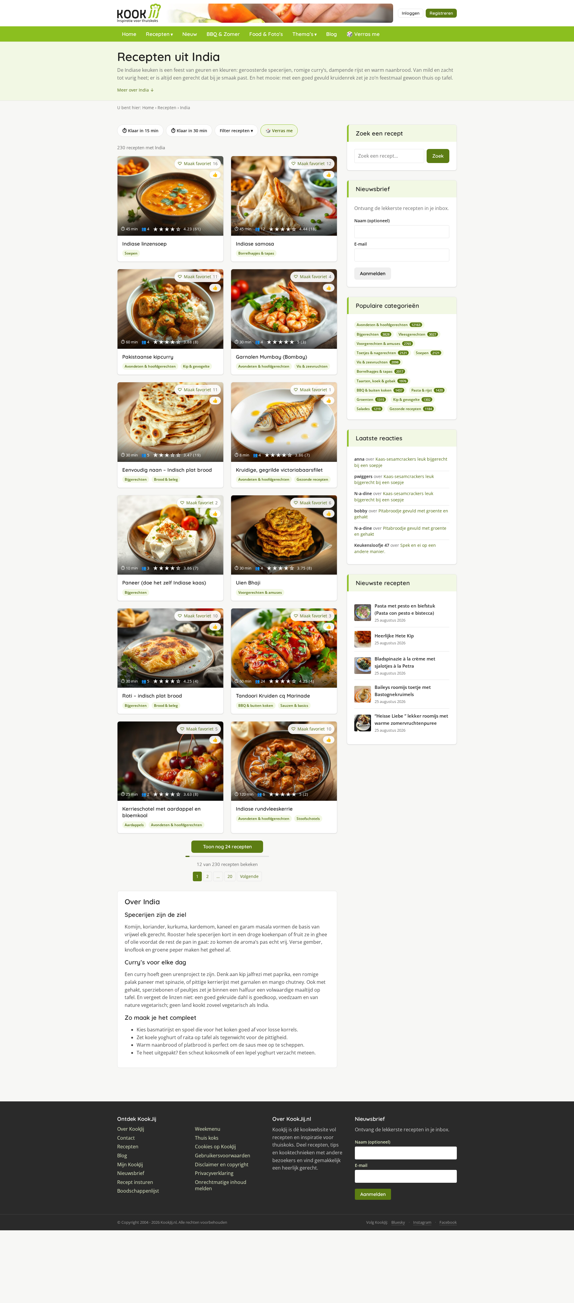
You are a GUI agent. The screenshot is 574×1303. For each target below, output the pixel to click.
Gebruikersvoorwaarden (222, 1156)
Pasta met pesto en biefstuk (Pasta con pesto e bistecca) (405, 609)
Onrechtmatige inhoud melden (220, 1185)
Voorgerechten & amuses (260, 592)
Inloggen (410, 13)
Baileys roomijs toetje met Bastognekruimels (403, 690)
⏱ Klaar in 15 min (140, 130)
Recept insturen (135, 1182)
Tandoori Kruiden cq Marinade (273, 695)
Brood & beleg (166, 479)
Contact (126, 1138)
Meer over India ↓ (135, 90)
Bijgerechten (136, 479)
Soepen (131, 253)
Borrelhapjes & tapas (256, 253)
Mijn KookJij (130, 1165)
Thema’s (302, 34)
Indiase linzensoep (144, 243)
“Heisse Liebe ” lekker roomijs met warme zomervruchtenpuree (411, 719)
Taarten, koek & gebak (381, 380)
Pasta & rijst (427, 390)
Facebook (448, 1222)
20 (230, 876)
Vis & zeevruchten (312, 366)
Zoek (438, 156)
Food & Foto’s (266, 34)
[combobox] (389, 156)
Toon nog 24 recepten (227, 847)
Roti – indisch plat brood (152, 695)
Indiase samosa (255, 243)
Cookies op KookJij (215, 1147)
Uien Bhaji (248, 582)
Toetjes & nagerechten (382, 352)
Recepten (158, 34)
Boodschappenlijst (138, 1191)
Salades (369, 408)
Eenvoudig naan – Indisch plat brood (167, 470)
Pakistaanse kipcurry (147, 357)
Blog (331, 34)
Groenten (370, 399)
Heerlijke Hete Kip (394, 636)
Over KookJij (130, 1129)
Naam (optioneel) (372, 220)
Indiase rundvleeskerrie (264, 809)
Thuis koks (207, 1138)
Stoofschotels (308, 818)
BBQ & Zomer (223, 34)
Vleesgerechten (417, 334)
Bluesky (398, 1222)
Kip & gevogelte (196, 366)
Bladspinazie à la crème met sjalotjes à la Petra (405, 662)
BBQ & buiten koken (255, 705)
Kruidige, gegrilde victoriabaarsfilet (279, 470)
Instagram (422, 1222)
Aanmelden (372, 273)
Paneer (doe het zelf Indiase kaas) (164, 582)
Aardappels (134, 824)
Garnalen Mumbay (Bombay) (271, 357)
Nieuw (189, 34)
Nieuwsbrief (130, 1173)
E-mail (360, 244)
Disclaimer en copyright (221, 1165)
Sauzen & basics (294, 705)
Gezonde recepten (312, 479)
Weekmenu (207, 1129)
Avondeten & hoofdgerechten (150, 366)
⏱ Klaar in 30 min (189, 130)
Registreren (441, 13)
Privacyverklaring (214, 1173)
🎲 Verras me (363, 34)
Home (129, 34)
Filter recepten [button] (236, 130)
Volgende (249, 876)
